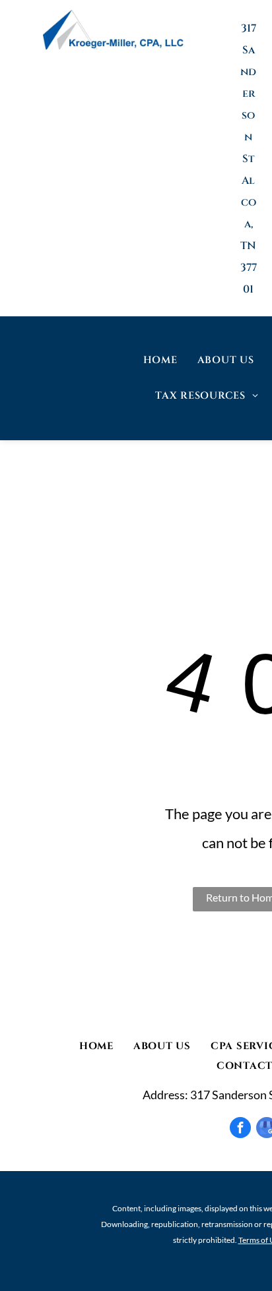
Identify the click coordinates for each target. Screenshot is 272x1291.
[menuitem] (160, 360)
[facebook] (240, 1127)
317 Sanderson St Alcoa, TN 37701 (248, 159)
